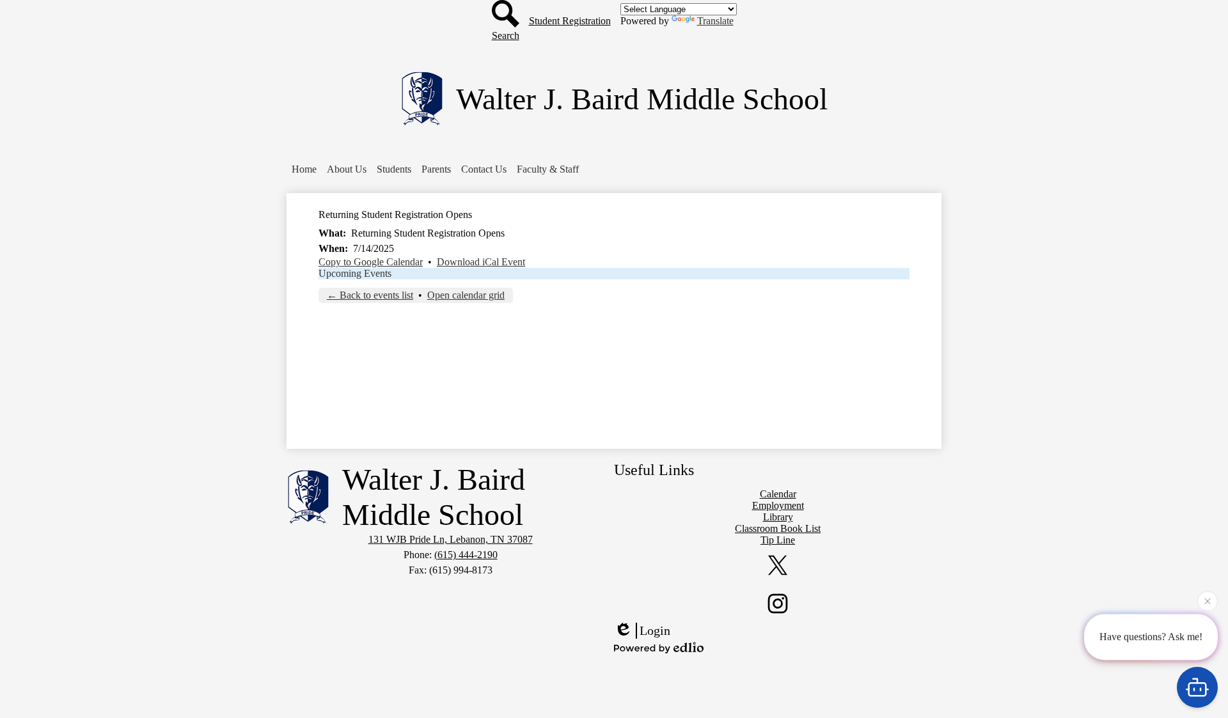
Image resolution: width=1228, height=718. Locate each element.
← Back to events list (370, 295)
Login (655, 630)
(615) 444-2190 (466, 554)
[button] (347, 169)
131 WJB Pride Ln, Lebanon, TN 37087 (450, 539)
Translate (715, 20)
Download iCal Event (481, 261)
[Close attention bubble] (1207, 599)
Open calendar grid (466, 295)
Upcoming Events (355, 273)
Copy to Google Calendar (371, 261)
